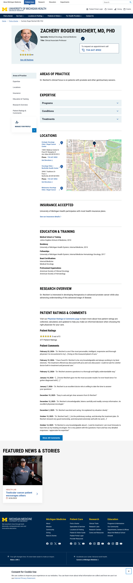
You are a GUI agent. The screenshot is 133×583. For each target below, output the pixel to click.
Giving (48, 533)
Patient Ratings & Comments (19, 112)
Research (41, 2)
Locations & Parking (77, 530)
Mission (49, 527)
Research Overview (20, 105)
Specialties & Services (77, 527)
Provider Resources (76, 539)
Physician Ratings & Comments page (64, 319)
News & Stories (51, 536)
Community (50, 530)
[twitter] (55, 543)
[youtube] (59, 543)
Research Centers (95, 530)
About (48, 523)
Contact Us (90, 16)
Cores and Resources (96, 533)
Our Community (113, 527)
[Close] (129, 571)
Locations (16, 87)
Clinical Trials (93, 523)
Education (52, 2)
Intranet (110, 536)
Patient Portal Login (77, 536)
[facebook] (47, 543)
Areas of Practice (19, 76)
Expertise (16, 81)
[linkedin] (98, 543)
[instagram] (51, 543)
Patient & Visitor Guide (77, 533)
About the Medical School (116, 533)
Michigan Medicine (56, 519)
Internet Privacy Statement (24, 578)
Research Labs (94, 527)
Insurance (17, 93)
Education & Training (21, 99)
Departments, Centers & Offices (118, 530)
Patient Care (29, 2)
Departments (64, 2)
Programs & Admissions (116, 523)
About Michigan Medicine (12, 2)
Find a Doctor (8, 16)
